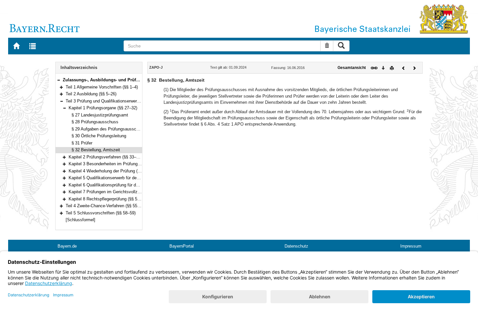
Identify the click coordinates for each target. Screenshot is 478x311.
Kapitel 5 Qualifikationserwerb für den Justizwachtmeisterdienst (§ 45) (134, 177)
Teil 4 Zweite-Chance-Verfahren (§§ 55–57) (105, 205)
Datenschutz (296, 246)
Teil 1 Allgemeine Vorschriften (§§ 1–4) (102, 87)
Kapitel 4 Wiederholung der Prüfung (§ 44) (108, 171)
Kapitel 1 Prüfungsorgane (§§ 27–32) (103, 107)
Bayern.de (67, 246)
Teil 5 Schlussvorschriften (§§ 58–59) (101, 212)
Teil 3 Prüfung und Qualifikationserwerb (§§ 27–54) (113, 101)
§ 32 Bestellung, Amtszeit (96, 149)
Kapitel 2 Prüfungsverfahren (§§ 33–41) (105, 157)
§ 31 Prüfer (82, 143)
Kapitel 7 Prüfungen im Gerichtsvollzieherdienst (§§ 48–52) (124, 191)
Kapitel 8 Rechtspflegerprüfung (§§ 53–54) (108, 198)
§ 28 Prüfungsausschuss (95, 121)
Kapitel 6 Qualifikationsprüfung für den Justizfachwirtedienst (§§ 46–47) (136, 185)
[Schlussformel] (80, 219)
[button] (58, 79)
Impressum (410, 246)
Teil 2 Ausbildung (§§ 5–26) (91, 93)
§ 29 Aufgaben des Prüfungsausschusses (111, 129)
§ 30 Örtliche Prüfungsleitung (99, 135)
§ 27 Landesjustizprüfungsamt (100, 115)
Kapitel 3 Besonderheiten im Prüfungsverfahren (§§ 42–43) (124, 163)
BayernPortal (181, 246)
